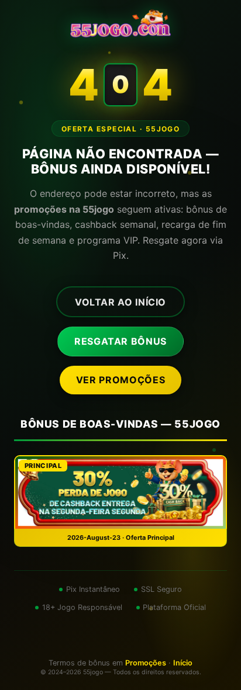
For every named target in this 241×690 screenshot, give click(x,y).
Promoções (145, 662)
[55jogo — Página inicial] (120, 23)
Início (182, 662)
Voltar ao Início (120, 302)
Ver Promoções (120, 380)
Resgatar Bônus (120, 341)
